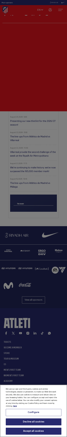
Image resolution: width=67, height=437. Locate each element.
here (15, 406)
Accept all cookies (33, 431)
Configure (33, 412)
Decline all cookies (33, 422)
